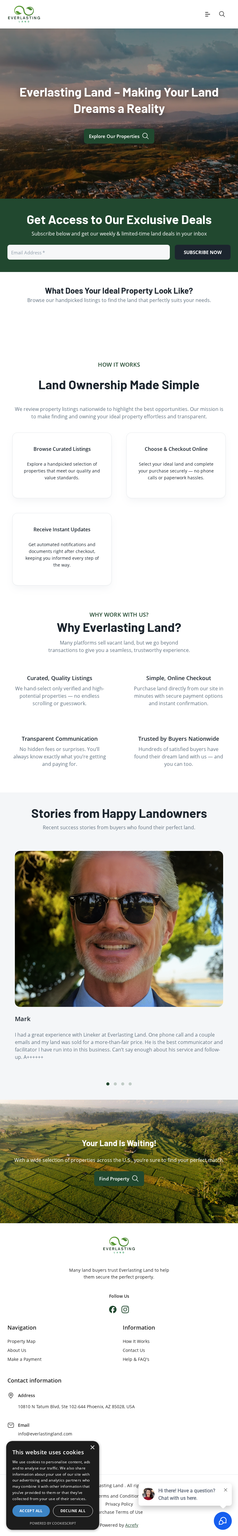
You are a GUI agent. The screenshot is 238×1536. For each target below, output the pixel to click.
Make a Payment (24, 1359)
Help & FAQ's (136, 1359)
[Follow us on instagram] (125, 1309)
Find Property (114, 1179)
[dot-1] (115, 1084)
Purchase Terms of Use (119, 1512)
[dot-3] (130, 1084)
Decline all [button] (73, 1510)
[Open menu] (207, 14)
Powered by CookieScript (53, 1523)
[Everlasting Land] (24, 14)
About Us (16, 1350)
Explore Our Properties (114, 136)
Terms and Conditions (119, 1496)
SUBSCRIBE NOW (203, 252)
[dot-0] (107, 1084)
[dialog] (52, 1485)
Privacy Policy (119, 1504)
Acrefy (131, 1525)
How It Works (136, 1341)
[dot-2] (122, 1084)
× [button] (92, 1447)
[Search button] (222, 14)
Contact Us (134, 1350)
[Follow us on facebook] (113, 1309)
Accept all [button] (31, 1510)
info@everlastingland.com (45, 1434)
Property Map (21, 1341)
